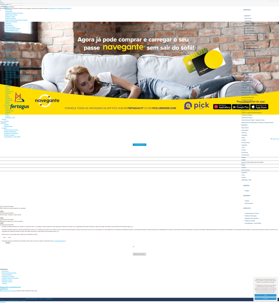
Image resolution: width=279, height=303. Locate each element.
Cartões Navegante (10, 49)
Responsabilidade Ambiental (12, 28)
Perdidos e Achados (250, 220)
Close (2, 211)
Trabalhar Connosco (10, 18)
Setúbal (7, 103)
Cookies (41, 298)
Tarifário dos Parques (10, 74)
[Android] (139, 169)
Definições (3, 302)
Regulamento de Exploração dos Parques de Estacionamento (21, 77)
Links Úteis (8, 23)
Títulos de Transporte (10, 48)
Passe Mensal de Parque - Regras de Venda (16, 75)
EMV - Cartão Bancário (11, 54)
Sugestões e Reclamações (252, 218)
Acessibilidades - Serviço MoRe (253, 223)
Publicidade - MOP (10, 117)
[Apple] (139, 162)
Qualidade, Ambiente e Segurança (14, 13)
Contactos (4, 128)
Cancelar (8, 242)
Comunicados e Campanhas (12, 42)
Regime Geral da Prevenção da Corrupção (16, 20)
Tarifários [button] (246, 195)
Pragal (7, 88)
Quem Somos (8, 9)
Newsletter (8, 37)
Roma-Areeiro (8, 81)
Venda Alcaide (9, 100)
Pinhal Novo (8, 98)
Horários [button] (246, 185)
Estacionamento (249, 203)
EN (2, 2)
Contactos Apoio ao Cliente (252, 213)
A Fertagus (4, 6)
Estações (6, 79)
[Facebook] (139, 155)
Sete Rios (7, 84)
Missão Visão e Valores (11, 14)
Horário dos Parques (10, 72)
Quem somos (5, 271)
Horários (4, 119)
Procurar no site (4, 4)
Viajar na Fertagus (8, 41)
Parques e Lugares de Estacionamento (15, 70)
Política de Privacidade (11, 21)
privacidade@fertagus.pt (59, 241)
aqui (132, 226)
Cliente (3, 39)
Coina (6, 95)
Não (9, 237)
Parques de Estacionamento (11, 68)
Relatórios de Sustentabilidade (13, 32)
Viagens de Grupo (10, 56)
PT (1, 2)
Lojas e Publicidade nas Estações (12, 105)
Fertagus (247, 190)
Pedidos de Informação (251, 216)
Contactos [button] (247, 208)
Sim (5, 237)
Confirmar (2, 242)
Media (5, 34)
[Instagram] (139, 159)
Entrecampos (8, 82)
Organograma (8, 11)
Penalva (7, 96)
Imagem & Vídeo (9, 35)
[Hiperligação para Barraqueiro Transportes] (8, 290)
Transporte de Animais (11, 61)
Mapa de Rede (9, 46)
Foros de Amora (9, 91)
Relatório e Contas (10, 16)
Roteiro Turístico (9, 63)
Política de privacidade (31, 298)
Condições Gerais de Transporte (13, 67)
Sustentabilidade (8, 25)
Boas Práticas (8, 65)
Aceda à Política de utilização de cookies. (266, 292)
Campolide (8, 86)
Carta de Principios (10, 27)
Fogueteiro (8, 93)
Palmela (7, 102)
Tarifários (4, 122)
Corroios (7, 89)
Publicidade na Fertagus (8, 276)
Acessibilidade (48, 298)
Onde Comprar (9, 51)
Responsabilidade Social (11, 30)
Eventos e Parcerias (10, 44)
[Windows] (139, 166)
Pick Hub (7, 53)
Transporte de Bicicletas (11, 60)
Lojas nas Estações (7, 274)
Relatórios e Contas (7, 279)
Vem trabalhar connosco (13, 300)
